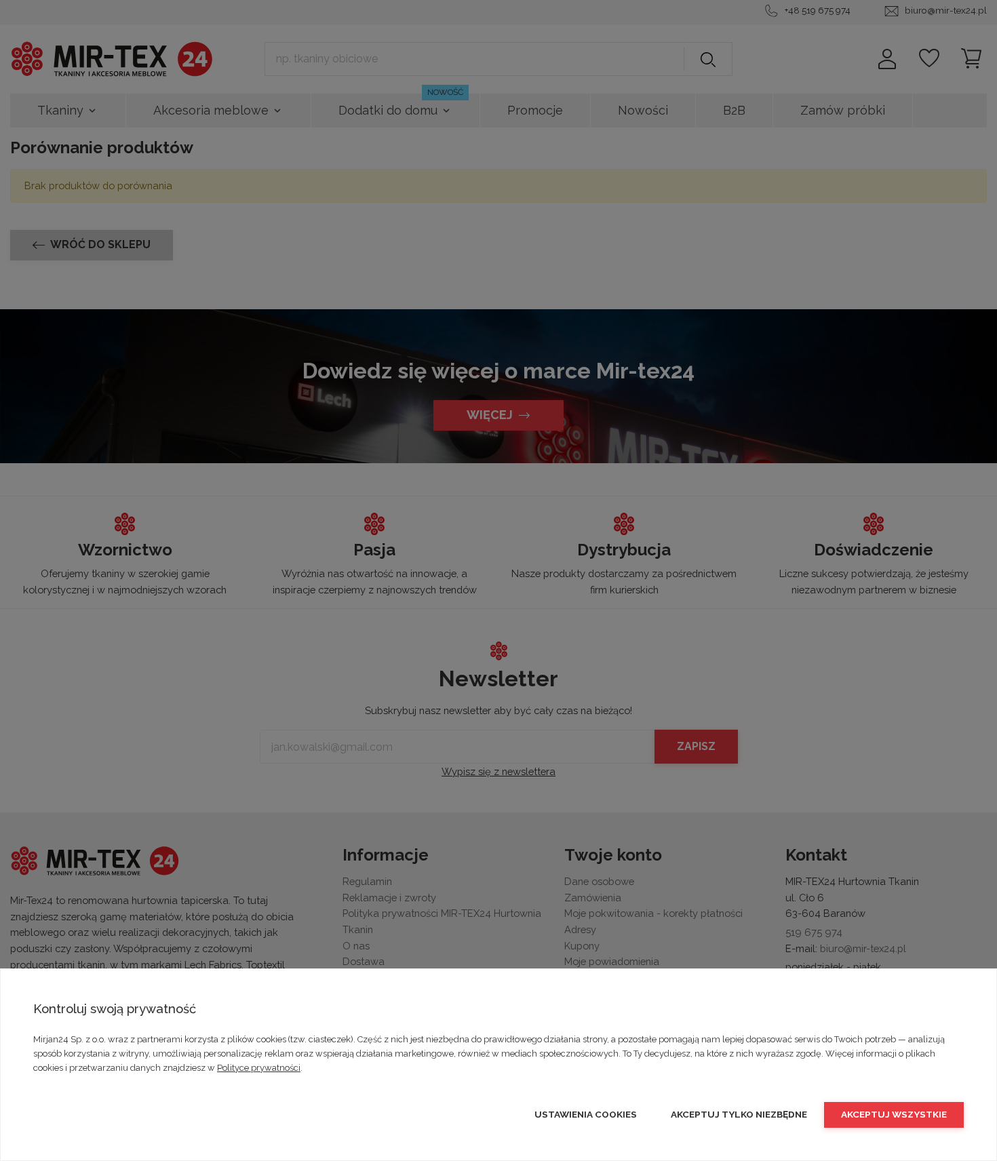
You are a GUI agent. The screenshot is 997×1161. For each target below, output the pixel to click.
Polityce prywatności (258, 1068)
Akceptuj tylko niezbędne (739, 1114)
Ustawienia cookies (585, 1114)
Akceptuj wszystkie (894, 1114)
